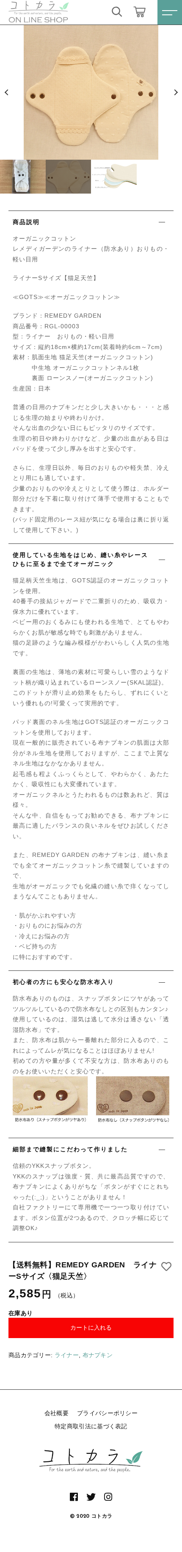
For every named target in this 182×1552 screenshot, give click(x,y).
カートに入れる (91, 1327)
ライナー (67, 1355)
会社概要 (56, 1413)
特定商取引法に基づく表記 (91, 1426)
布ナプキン (98, 1355)
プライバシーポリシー (107, 1413)
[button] (6, 92)
